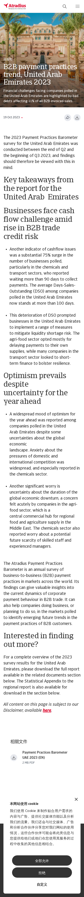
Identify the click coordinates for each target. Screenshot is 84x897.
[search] (64, 6)
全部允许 (42, 861)
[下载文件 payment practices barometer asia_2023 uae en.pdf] (13, 757)
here (47, 710)
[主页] (15, 6)
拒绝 (42, 873)
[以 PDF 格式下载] (77, 117)
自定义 (42, 884)
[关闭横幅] (76, 800)
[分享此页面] (67, 117)
